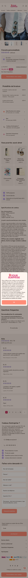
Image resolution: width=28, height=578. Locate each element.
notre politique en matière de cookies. (12, 298)
